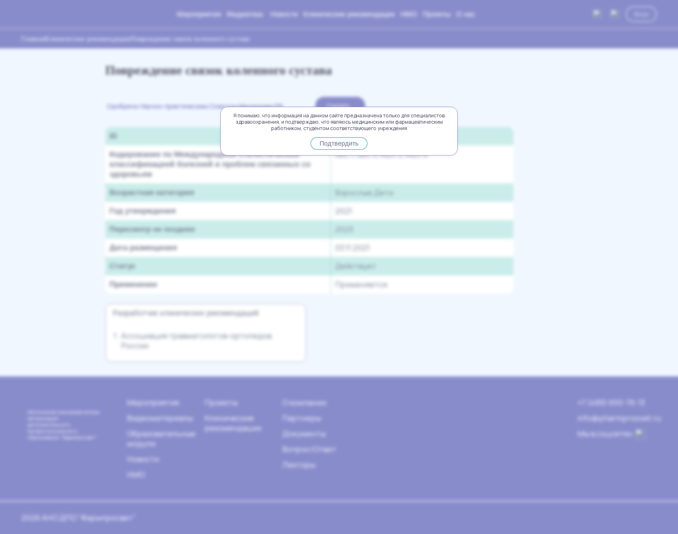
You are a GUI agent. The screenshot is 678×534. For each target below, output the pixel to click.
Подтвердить (339, 143)
